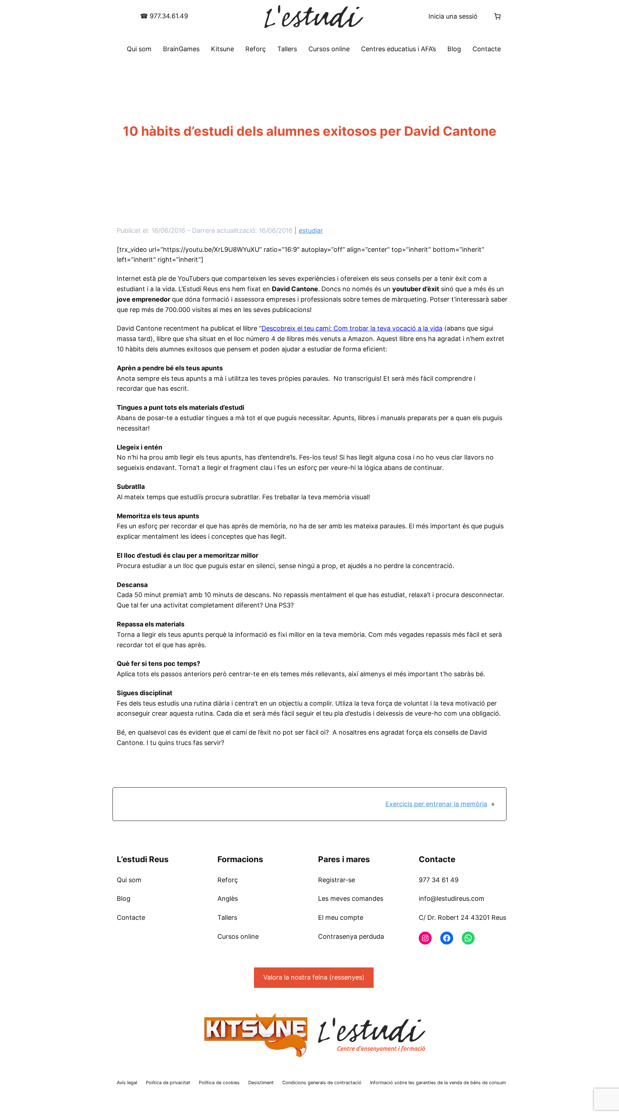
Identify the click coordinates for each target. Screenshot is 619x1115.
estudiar (311, 230)
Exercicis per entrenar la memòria (436, 804)
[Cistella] (497, 16)
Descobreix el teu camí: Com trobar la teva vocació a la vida (351, 328)
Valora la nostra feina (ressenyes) (314, 977)
